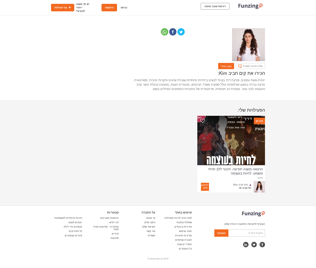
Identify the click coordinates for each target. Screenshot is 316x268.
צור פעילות (61, 7)
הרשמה (109, 7)
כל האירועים (75, 231)
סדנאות (114, 238)
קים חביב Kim (240, 184)
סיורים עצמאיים (73, 235)
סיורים (115, 233)
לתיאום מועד (204, 186)
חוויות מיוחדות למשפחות (68, 217)
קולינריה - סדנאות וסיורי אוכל (106, 228)
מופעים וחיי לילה (73, 226)
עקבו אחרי (226, 66)
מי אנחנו (150, 217)
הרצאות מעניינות (109, 217)
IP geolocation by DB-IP (158, 259)
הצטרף (221, 233)
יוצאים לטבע (75, 222)
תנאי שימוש (185, 231)
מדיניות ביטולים (183, 226)
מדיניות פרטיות (183, 235)
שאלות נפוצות (184, 222)
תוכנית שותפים (183, 239)
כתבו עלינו (149, 222)
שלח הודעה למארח (252, 66)
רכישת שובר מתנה (215, 6)
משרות (151, 235)
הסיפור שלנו (148, 226)
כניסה (124, 7)
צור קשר (150, 231)
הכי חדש (114, 222)
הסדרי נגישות (184, 244)
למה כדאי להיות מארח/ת (178, 217)
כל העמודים (185, 248)
